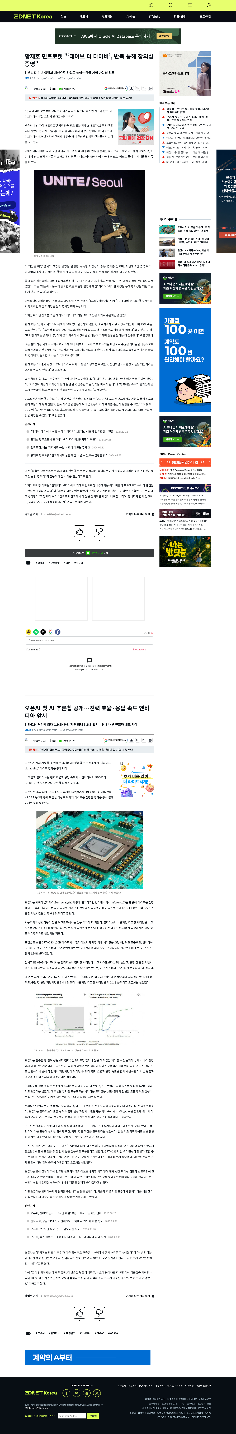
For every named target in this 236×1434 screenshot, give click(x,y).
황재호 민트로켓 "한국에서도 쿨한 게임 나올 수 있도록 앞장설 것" (69, 455)
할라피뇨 (55, 1333)
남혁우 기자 (39, 741)
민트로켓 (55, 563)
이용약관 (189, 1385)
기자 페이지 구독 (69, 88)
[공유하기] (131, 89)
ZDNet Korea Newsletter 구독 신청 (40, 1415)
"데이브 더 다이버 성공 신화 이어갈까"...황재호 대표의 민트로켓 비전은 (72, 431)
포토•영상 (205, 16)
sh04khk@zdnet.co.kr (57, 514)
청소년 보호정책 (203, 1385)
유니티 (79, 563)
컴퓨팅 (28, 730)
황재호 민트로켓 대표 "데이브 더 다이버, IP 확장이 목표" (64, 439)
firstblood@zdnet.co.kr (58, 1296)
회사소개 (121, 1385)
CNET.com (30, 1408)
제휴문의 (159, 1385)
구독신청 (93, 1415)
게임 (27, 78)
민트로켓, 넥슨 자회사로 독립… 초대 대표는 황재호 (60, 447)
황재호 (41, 563)
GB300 (114, 1333)
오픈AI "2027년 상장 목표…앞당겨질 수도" (56, 1229)
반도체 (84, 16)
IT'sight (154, 16)
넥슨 (68, 563)
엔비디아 (85, 1333)
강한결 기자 (39, 89)
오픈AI (41, 1333)
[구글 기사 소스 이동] (115, 89)
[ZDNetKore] (37, 9)
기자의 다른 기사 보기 (138, 514)
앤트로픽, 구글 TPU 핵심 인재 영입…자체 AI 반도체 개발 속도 (67, 1221)
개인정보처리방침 (174, 1385)
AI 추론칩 (70, 1333)
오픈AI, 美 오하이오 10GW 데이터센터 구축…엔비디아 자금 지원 (68, 1237)
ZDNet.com (42, 1408)
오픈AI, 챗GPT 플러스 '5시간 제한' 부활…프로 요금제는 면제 (66, 1213)
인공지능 (107, 16)
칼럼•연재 (180, 16)
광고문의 (132, 1385)
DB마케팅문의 (146, 1385)
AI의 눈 (131, 16)
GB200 (100, 1333)
